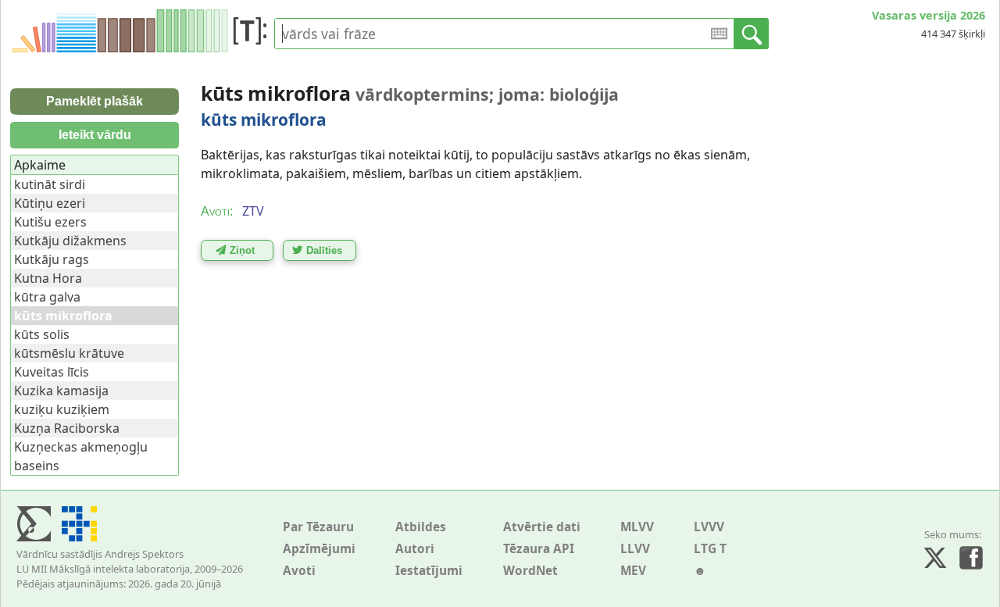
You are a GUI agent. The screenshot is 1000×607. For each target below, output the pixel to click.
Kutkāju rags (51, 259)
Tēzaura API (538, 549)
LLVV (635, 549)
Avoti (299, 570)
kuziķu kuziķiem (61, 409)
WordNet (530, 570)
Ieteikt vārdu (95, 134)
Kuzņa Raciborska (67, 428)
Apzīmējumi (319, 549)
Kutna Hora (48, 278)
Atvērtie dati (541, 527)
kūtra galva (47, 296)
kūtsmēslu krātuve (69, 353)
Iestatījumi (428, 570)
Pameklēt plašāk (94, 101)
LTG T (710, 549)
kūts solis (42, 334)
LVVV (709, 527)
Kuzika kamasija (61, 390)
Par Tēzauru (318, 527)
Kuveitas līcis (51, 371)
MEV (633, 570)
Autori (414, 549)
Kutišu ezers (50, 221)
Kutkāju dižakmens (70, 240)
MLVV (637, 527)
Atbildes (420, 527)
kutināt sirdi (49, 184)
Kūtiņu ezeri (49, 203)
